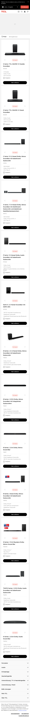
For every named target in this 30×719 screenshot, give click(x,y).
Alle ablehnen (25, 713)
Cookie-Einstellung (24, 715)
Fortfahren (25, 7)
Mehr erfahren (15, 82)
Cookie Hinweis (22, 710)
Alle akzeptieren (15, 713)
